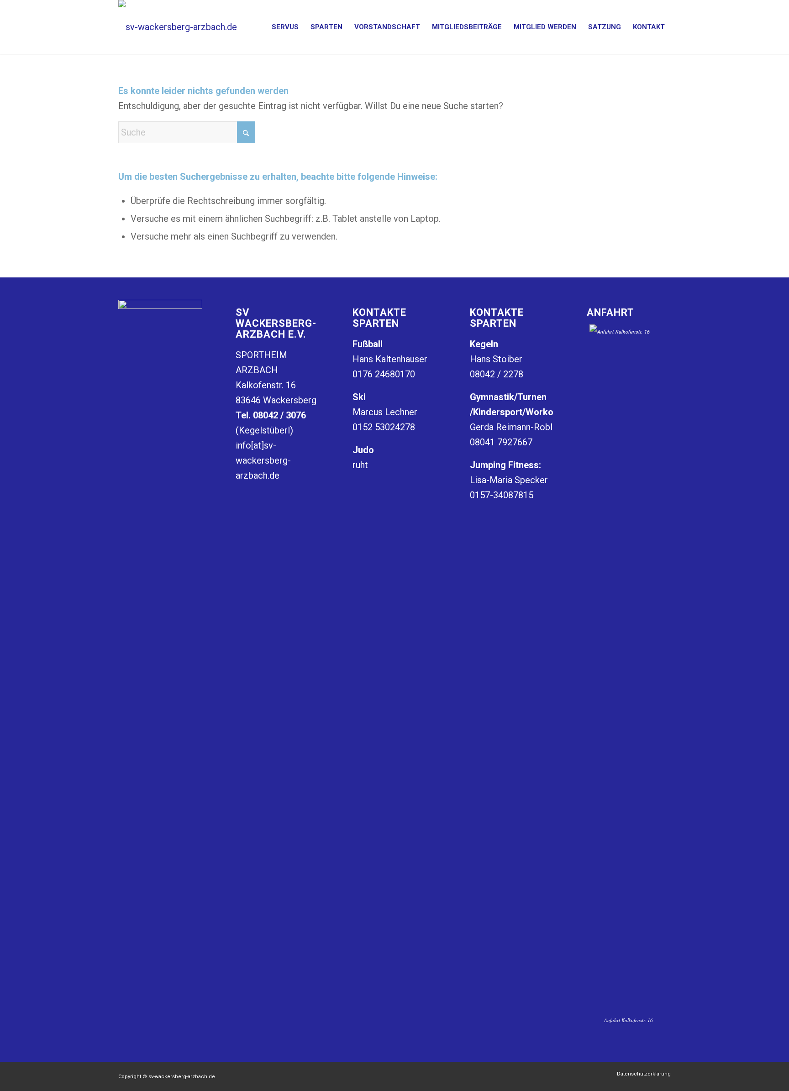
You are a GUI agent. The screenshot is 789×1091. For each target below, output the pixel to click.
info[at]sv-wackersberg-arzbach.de (263, 460)
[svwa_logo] (177, 27)
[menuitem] (285, 27)
